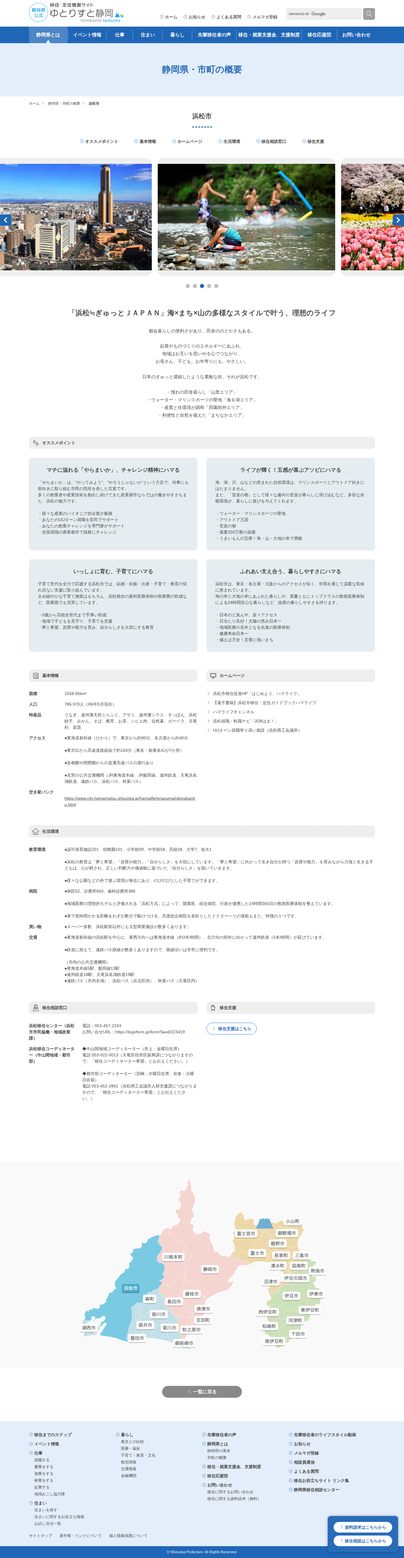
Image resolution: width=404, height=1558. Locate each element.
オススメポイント (101, 141)
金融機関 (128, 1475)
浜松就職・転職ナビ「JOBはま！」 (245, 721)
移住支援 (316, 141)
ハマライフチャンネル (233, 711)
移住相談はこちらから (365, 1540)
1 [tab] (188, 286)
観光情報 (128, 1462)
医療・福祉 (130, 1448)
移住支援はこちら (234, 1028)
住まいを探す (45, 1510)
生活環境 (232, 141)
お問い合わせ (356, 34)
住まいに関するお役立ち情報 (59, 1517)
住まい (148, 34)
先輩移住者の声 (214, 34)
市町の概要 (217, 1457)
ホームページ (189, 141)
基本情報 (148, 141)
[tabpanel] (202, 217)
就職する (42, 1460)
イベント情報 (87, 34)
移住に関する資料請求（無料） (234, 1498)
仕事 (120, 34)
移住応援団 (319, 34)
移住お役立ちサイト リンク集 (321, 1480)
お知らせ (197, 16)
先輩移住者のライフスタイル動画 (325, 1434)
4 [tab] (209, 286)
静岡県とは (48, 34)
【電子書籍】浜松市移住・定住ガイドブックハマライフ (264, 702)
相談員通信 (304, 1462)
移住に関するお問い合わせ (230, 1492)
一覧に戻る (205, 1391)
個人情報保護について (128, 1535)
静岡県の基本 (218, 1451)
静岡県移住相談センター (317, 1489)
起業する (42, 1487)
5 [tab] (216, 286)
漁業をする (44, 1473)
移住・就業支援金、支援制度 (269, 34)
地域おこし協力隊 (49, 1494)
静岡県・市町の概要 (64, 103)
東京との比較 (132, 1441)
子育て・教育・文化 (138, 1455)
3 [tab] (202, 286)
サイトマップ (40, 1535)
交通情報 (128, 1469)
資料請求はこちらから (365, 1527)
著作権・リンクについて (80, 1535)
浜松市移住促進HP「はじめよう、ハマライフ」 (256, 693)
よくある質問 (228, 16)
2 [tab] (195, 286)
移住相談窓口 (273, 141)
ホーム (171, 16)
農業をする (44, 1467)
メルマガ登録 (265, 16)
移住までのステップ (53, 1434)
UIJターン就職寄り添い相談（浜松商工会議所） (257, 730)
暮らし (177, 34)
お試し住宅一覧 (47, 1523)
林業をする (44, 1480)
